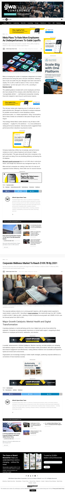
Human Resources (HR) (16, 187)
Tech (49, 23)
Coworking (30, 23)
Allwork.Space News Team (11, 48)
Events (34, 482)
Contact (42, 481)
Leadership (16, 23)
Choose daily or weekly (8, 467)
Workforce (43, 23)
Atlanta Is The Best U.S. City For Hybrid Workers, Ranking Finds (35, 432)
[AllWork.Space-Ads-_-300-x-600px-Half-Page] (53, 75)
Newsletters (19, 481)
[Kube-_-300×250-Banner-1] (22, 140)
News (10, 23)
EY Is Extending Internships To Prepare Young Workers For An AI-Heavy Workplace (36, 226)
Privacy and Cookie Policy (58, 488)
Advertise (5, 481)
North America (25, 187)
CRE (53, 23)
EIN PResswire (10, 387)
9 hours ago (33, 246)
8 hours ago (17, 240)
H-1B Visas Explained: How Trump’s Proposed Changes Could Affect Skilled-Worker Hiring (11, 435)
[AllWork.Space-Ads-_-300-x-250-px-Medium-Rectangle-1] (32, 368)
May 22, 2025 (21, 48)
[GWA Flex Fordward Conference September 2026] (32, 9)
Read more (6, 247)
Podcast (30, 482)
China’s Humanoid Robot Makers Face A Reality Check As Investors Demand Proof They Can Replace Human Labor (36, 242)
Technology (31, 187)
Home (5, 23)
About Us (38, 481)
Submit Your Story (11, 481)
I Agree (33, 490)
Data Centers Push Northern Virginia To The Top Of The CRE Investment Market (12, 237)
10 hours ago (17, 438)
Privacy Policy (25, 481)
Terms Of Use (32, 481)
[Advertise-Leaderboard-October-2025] (32, 339)
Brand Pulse (59, 481)
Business (59, 23)
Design (36, 23)
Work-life (23, 23)
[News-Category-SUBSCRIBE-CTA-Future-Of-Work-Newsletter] (22, 177)
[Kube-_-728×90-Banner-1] (32, 31)
